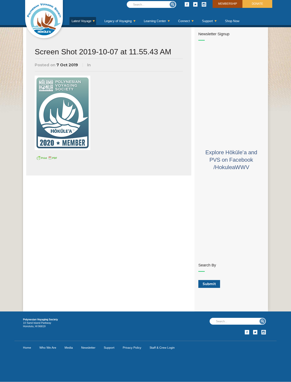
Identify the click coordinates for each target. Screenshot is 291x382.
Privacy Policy (132, 347)
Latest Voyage (81, 21)
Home (27, 347)
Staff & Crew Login (162, 347)
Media (69, 347)
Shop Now (232, 21)
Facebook (187, 4)
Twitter (195, 4)
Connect (184, 21)
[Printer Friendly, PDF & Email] (47, 157)
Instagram (204, 4)
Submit (173, 4)
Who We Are (47, 347)
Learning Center (155, 21)
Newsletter (88, 347)
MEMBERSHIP (227, 3)
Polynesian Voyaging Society (44, 19)
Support (207, 21)
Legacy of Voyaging (118, 21)
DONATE (257, 3)
